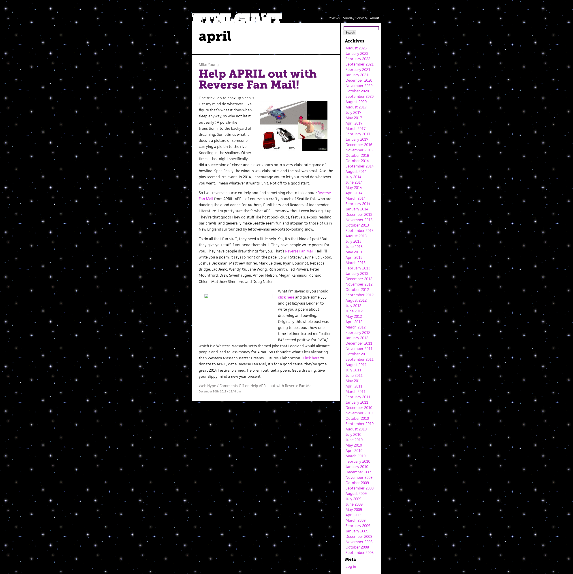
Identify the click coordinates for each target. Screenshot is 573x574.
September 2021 (360, 64)
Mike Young (209, 64)
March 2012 (356, 327)
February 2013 (358, 268)
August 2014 (356, 171)
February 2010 (358, 461)
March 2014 (356, 198)
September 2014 (360, 166)
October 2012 (357, 289)
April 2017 (354, 123)
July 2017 (353, 112)
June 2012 (354, 311)
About (374, 18)
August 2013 (356, 235)
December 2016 (359, 144)
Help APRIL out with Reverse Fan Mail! (258, 79)
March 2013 (356, 262)
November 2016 (359, 150)
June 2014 (354, 182)
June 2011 (354, 375)
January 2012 (357, 337)
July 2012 (353, 305)
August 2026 (356, 48)
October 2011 (357, 354)
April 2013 (354, 257)
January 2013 (357, 273)
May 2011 (354, 380)
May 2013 (354, 252)
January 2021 (357, 74)
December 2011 (359, 343)
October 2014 (357, 160)
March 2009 (356, 520)
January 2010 (357, 466)
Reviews (334, 18)
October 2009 (357, 482)
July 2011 (353, 370)
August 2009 (356, 493)
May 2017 (354, 117)
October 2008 (357, 547)
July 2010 (353, 434)
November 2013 (359, 219)
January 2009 (357, 531)
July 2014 (353, 176)
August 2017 (356, 107)
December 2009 (359, 472)
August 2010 (356, 429)
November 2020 (359, 85)
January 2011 (357, 402)
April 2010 (354, 450)
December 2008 (359, 536)
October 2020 (357, 91)
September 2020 (360, 96)
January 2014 (357, 209)
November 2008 (359, 541)
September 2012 (360, 294)
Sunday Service (354, 18)
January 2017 (357, 139)
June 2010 (354, 439)
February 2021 (358, 69)
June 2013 (354, 246)
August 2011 (356, 364)
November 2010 (359, 413)
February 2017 (358, 133)
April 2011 (354, 386)
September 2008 (360, 552)
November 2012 (359, 284)
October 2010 (357, 418)
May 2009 (354, 509)
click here (286, 297)
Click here (311, 358)
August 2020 (356, 101)
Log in (351, 566)
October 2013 (357, 225)
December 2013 (359, 214)
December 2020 (359, 80)
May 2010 (354, 445)
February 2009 (358, 525)
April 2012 (354, 321)
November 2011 (359, 348)
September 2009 (360, 488)
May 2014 (354, 187)
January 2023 (357, 53)
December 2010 (359, 407)
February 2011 (358, 396)
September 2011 (360, 359)
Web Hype (207, 385)
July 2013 (353, 241)
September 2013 (360, 230)
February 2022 (358, 58)
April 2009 (354, 515)
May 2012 (354, 316)
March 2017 (356, 128)
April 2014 (354, 193)
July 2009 (353, 498)
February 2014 (358, 203)
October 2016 (357, 155)
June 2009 (354, 504)
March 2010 (356, 455)
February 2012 (358, 332)
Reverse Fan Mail (299, 251)
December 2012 (359, 278)
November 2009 (359, 477)
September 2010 (360, 423)
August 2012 (356, 300)
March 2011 (356, 391)
